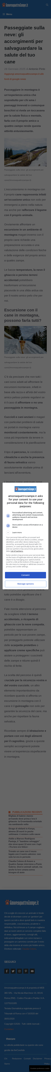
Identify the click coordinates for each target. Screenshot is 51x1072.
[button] (25, 533)
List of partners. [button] (17, 551)
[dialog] (25, 536)
